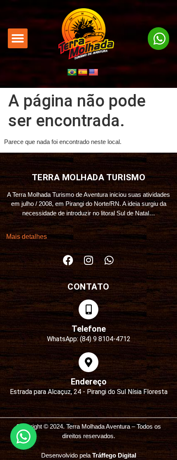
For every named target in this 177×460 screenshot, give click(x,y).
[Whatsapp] (109, 260)
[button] (18, 38)
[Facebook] (68, 260)
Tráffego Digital (114, 455)
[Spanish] (83, 72)
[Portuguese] (72, 72)
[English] (93, 72)
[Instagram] (88, 260)
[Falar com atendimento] (23, 436)
